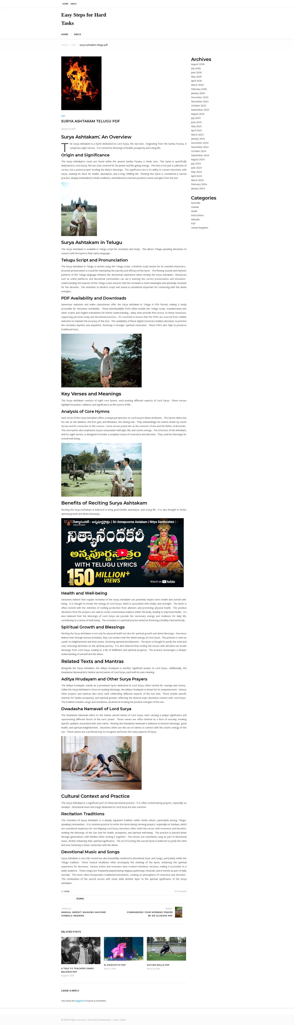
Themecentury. (104, 1019)
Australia (195, 202)
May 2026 (196, 76)
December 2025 (199, 97)
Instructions (197, 215)
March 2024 (197, 180)
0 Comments (181, 891)
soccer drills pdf (158, 965)
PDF (63, 116)
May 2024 (196, 171)
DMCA (74, 3)
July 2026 (196, 68)
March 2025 (197, 134)
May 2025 (196, 126)
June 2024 (196, 167)
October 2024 (198, 151)
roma (66, 891)
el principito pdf (115, 965)
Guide (194, 211)
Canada (195, 206)
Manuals (195, 219)
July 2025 (196, 117)
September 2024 (200, 155)
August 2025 (198, 113)
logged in (80, 1000)
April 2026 (196, 80)
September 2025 (200, 109)
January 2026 (198, 93)
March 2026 (197, 84)
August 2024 (198, 159)
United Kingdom (199, 227)
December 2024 (199, 142)
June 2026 (196, 72)
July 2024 (196, 163)
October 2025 (198, 105)
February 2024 (199, 184)
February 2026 (199, 88)
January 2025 (198, 138)
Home (65, 3)
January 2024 (198, 188)
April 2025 (196, 130)
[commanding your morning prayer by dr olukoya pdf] (181, 913)
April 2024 (196, 175)
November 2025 (200, 101)
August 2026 (198, 64)
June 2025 (196, 122)
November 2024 (200, 146)
